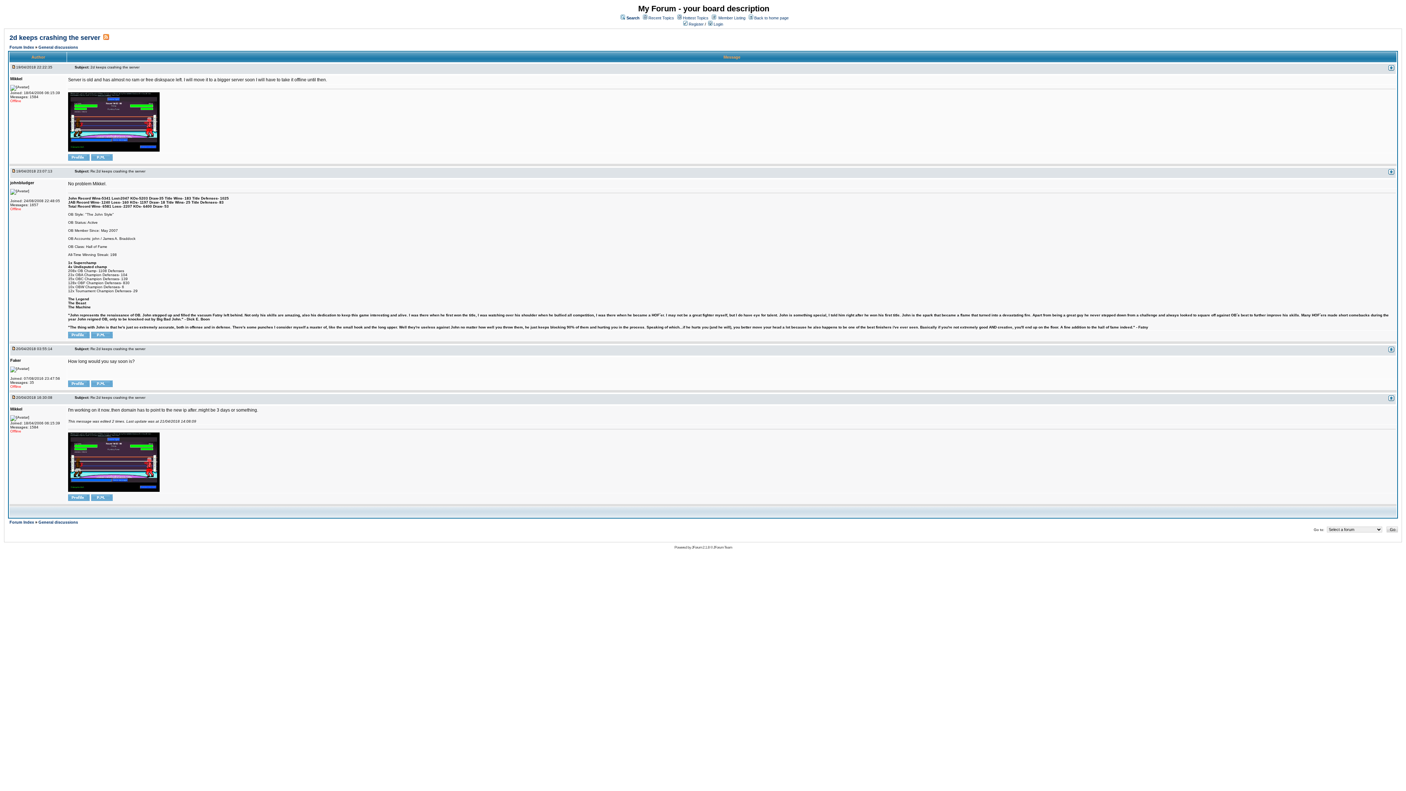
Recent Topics (661, 18)
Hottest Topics (695, 18)
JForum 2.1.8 (701, 547)
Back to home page (771, 18)
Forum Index (22, 47)
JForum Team (722, 547)
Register (696, 24)
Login (718, 24)
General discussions (58, 47)
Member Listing (731, 18)
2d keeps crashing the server (55, 37)
